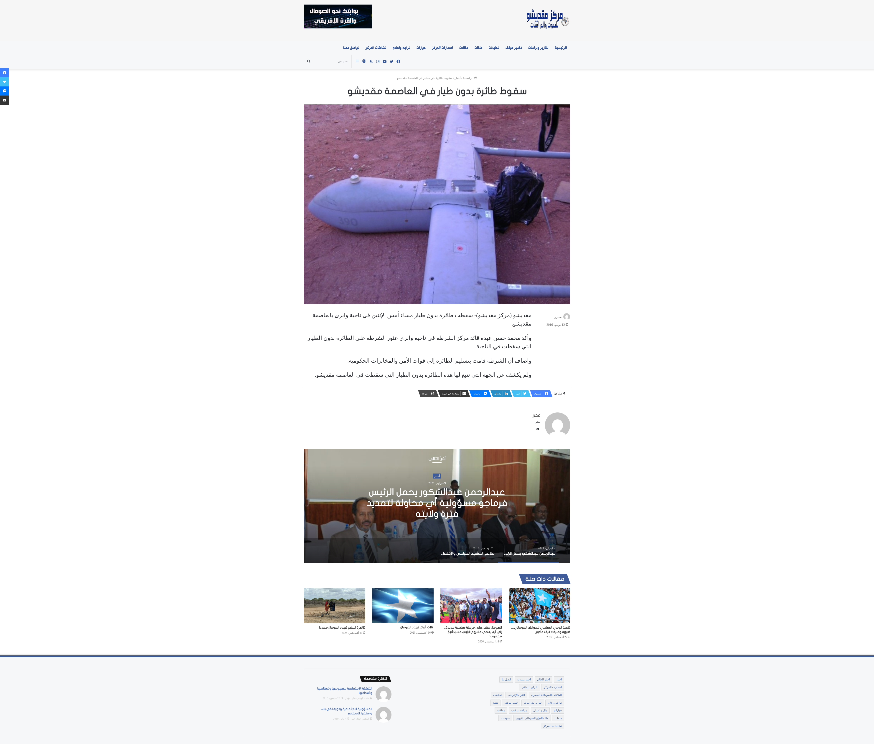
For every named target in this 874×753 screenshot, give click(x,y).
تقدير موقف (514, 48)
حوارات (421, 48)
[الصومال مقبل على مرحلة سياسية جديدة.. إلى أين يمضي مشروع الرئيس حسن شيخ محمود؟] (471, 605)
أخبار (458, 78)
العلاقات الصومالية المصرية (546, 695)
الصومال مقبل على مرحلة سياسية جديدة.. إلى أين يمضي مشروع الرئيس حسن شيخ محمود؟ (473, 632)
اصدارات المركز (442, 48)
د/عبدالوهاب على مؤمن (357, 698)
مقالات (463, 48)
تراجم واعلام (401, 48)
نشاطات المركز (376, 48)
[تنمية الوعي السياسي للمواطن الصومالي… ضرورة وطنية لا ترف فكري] (539, 605)
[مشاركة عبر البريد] (4, 100)
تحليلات (494, 48)
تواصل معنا (351, 48)
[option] (437, 506)
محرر (558, 317)
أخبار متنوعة (524, 679)
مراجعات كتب (519, 710)
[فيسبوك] (4, 72)
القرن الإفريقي (516, 695)
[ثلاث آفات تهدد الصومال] (403, 605)
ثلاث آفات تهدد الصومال (417, 627)
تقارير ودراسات (538, 48)
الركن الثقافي (529, 687)
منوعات (505, 718)
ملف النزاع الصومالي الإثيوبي (532, 718)
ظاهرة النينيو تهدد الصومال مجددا (342, 627)
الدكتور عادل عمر (360, 718)
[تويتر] (4, 81)
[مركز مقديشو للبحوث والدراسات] (547, 20)
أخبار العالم (543, 679)
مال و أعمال (540, 710)
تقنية (495, 702)
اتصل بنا (506, 679)
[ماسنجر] (4, 91)
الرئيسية (561, 48)
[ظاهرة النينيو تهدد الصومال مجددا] (334, 605)
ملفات (478, 48)
